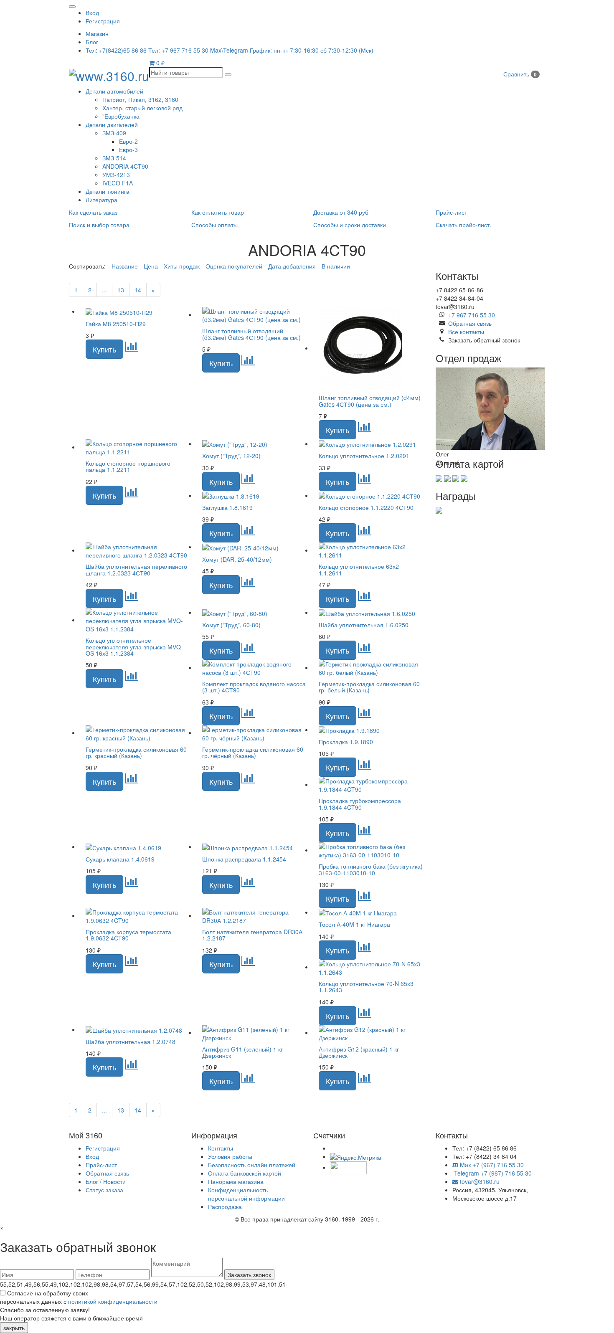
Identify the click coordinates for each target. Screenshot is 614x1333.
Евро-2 (128, 141)
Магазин (97, 33)
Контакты (220, 1148)
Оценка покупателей (234, 266)
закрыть (14, 1327)
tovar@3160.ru (479, 1181)
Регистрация (103, 21)
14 (137, 290)
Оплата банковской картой (244, 1173)
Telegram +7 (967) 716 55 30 (492, 1173)
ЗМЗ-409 (114, 133)
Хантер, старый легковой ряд (142, 108)
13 (120, 290)
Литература (101, 199)
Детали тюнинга (107, 191)
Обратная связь (470, 323)
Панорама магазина (236, 1181)
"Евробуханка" (122, 116)
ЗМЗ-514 (114, 158)
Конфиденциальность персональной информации (246, 1194)
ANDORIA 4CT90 (125, 166)
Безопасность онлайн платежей (251, 1165)
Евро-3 (128, 149)
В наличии (336, 266)
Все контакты (466, 331)
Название (125, 266)
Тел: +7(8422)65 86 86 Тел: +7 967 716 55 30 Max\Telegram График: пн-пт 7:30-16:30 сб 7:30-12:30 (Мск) (229, 50)
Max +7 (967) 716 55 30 (491, 1165)
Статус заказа (104, 1190)
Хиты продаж (182, 266)
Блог (92, 42)
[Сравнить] (131, 348)
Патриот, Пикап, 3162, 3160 (140, 99)
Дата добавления (292, 266)
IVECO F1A (117, 183)
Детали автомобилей (114, 91)
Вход (92, 12)
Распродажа (225, 1206)
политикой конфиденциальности (112, 1301)
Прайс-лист (101, 1165)
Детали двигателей (112, 124)
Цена (151, 266)
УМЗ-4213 (116, 174)
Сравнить (520, 74)
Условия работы (230, 1156)
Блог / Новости (106, 1181)
